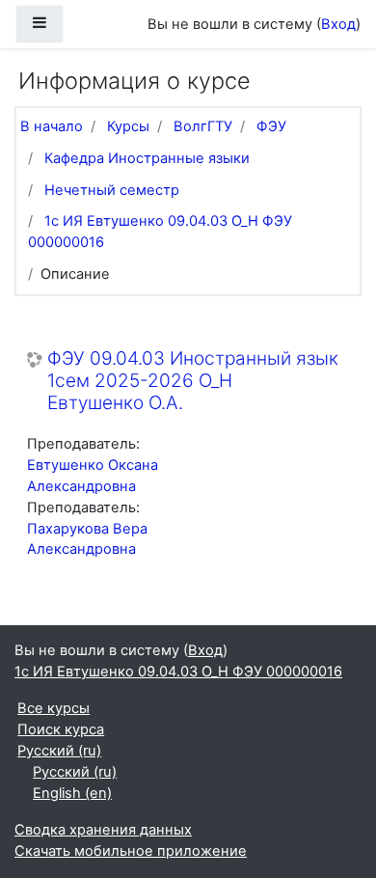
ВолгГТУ (203, 126)
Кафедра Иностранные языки (147, 158)
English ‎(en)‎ (72, 793)
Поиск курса (60, 729)
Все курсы (53, 708)
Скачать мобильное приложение (130, 851)
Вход (338, 24)
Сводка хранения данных (103, 829)
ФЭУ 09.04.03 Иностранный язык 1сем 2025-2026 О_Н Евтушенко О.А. (192, 381)
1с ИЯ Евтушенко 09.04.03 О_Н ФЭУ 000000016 (178, 671)
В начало (51, 126)
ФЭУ (271, 126)
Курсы (128, 126)
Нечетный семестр (111, 190)
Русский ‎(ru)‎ (59, 750)
